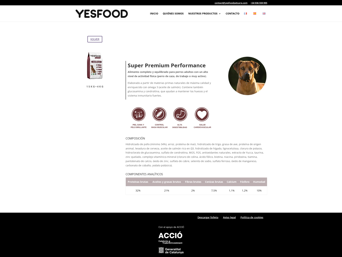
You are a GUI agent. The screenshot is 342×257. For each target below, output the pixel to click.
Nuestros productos (202, 13)
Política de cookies (251, 217)
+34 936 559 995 (259, 3)
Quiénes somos (173, 13)
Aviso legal (229, 217)
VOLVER (94, 39)
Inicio (154, 13)
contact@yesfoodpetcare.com (231, 3)
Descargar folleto (208, 217)
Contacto (232, 13)
